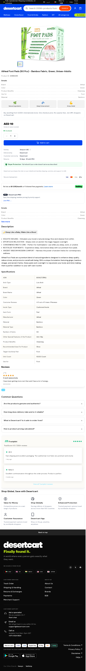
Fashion (45, 15)
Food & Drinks (33, 15)
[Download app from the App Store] (28, 655)
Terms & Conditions (72, 645)
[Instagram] (71, 567)
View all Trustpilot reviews (43, 484)
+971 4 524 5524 (15, 636)
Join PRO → (7, 201)
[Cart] (80, 8)
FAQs (79, 657)
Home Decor (19, 15)
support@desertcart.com (19, 627)
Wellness (7, 15)
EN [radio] (44, 2)
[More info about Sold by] (30, 150)
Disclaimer (76, 653)
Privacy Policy (75, 649)
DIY (53, 15)
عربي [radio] (48, 2)
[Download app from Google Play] (11, 655)
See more (5, 221)
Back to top (43, 532)
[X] (75, 567)
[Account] (75, 8)
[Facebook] (80, 567)
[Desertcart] (13, 8)
